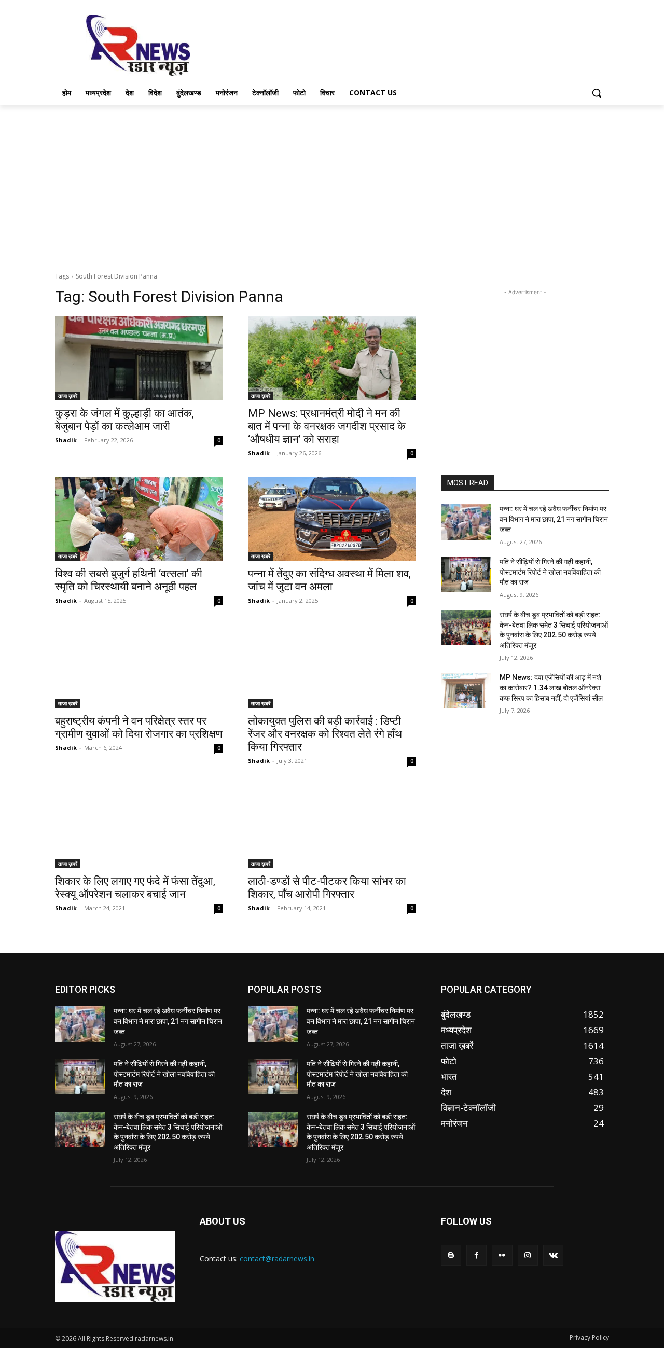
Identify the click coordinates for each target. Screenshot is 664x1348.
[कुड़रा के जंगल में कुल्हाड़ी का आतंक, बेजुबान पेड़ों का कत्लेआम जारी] (139, 358)
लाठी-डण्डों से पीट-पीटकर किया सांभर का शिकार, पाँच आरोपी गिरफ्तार (327, 887)
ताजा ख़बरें (67, 395)
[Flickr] (502, 1255)
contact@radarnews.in (277, 1258)
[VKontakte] (553, 1255)
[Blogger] (451, 1255)
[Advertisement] (410, 44)
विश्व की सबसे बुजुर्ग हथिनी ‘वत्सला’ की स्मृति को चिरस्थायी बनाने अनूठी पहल (128, 580)
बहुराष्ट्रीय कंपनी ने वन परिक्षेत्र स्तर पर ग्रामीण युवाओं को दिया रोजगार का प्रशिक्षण (139, 727)
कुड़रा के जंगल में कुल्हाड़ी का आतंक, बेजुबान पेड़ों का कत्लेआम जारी (124, 420)
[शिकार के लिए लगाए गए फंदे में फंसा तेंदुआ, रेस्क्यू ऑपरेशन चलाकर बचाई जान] (139, 826)
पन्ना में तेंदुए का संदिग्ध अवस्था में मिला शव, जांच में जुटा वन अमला (329, 580)
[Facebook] (476, 1255)
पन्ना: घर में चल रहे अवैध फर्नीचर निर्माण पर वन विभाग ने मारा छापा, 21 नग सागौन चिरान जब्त (554, 519)
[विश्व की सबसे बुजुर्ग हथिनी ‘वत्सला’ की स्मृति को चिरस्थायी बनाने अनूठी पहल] (139, 519)
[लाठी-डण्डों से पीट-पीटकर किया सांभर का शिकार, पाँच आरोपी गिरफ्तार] (332, 826)
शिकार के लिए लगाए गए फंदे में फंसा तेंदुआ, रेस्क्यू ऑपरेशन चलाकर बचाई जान (135, 887)
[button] (596, 92)
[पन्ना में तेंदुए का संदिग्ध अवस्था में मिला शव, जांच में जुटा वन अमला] (332, 519)
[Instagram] (528, 1255)
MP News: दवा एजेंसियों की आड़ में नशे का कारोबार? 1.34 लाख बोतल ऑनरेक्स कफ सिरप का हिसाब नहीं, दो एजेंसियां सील (551, 687)
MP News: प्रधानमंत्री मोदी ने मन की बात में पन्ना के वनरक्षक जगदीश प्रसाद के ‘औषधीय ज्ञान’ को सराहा (327, 426)
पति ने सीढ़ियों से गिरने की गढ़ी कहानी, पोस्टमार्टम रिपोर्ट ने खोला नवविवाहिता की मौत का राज (550, 572)
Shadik (66, 440)
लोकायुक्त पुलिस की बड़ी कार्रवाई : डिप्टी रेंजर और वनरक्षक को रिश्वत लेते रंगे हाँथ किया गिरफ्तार (325, 734)
